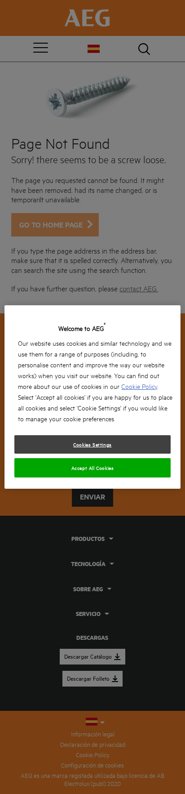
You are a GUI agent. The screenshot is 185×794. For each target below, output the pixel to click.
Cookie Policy (139, 386)
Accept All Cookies (92, 467)
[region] (92, 397)
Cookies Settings (92, 444)
